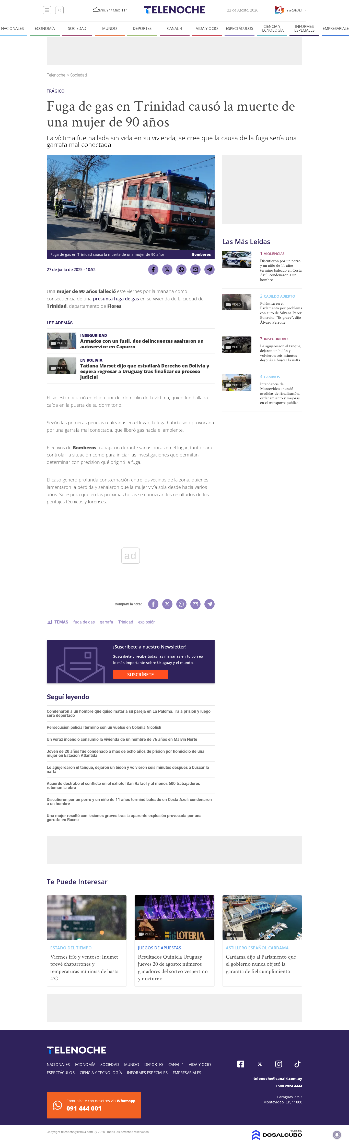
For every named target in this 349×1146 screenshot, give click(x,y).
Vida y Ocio (207, 28)
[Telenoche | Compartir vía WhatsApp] (181, 269)
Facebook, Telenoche (240, 1064)
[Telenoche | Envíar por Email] (195, 269)
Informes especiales (304, 28)
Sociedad (77, 28)
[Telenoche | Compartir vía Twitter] (167, 269)
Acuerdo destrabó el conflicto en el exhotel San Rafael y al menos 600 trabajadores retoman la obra (123, 785)
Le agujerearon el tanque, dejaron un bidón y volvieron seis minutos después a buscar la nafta (128, 769)
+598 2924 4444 (289, 1086)
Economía (45, 28)
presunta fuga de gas (116, 299)
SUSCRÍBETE (140, 674)
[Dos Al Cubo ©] (277, 1138)
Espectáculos (239, 28)
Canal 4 (174, 28)
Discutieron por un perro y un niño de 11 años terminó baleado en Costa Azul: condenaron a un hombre (129, 801)
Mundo (109, 28)
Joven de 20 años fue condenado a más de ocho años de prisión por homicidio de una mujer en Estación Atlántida (125, 753)
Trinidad (125, 622)
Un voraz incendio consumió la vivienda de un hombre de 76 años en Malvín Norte (122, 739)
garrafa (106, 622)
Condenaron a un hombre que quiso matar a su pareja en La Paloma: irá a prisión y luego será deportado (129, 713)
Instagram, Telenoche (278, 1064)
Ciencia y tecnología (272, 28)
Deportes (142, 28)
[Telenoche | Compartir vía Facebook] (153, 269)
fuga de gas (84, 622)
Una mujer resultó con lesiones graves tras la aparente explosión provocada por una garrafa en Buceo (124, 817)
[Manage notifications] (337, 1135)
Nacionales (12, 28)
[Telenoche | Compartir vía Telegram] (209, 269)
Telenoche (56, 75)
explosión (147, 622)
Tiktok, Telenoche (297, 1064)
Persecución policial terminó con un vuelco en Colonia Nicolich (104, 727)
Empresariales (187, 1072)
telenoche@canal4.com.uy (277, 1078)
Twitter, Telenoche (259, 1064)
